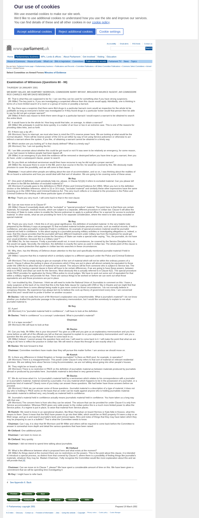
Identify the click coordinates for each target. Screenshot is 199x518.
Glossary (19, 513)
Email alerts (124, 44)
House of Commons (16, 61)
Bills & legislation (62, 61)
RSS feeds (136, 44)
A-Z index (10, 513)
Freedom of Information (44, 513)
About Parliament (71, 56)
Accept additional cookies (34, 31)
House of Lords (34, 61)
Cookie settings (109, 31)
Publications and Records (64, 66)
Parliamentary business (27, 56)
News (126, 61)
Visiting (100, 56)
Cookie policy (103, 512)
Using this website (68, 513)
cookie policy (100, 22)
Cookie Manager (115, 512)
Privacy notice (92, 512)
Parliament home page (25, 66)
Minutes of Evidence (55, 72)
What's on (48, 61)
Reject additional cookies (76, 31)
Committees (78, 61)
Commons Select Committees (133, 66)
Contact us (148, 44)
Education (111, 56)
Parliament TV (115, 61)
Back (29, 482)
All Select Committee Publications (107, 66)
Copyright (81, 513)
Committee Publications (85, 66)
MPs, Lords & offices (51, 56)
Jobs (57, 513)
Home (10, 56)
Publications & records (96, 61)
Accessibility (111, 44)
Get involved (89, 56)
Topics (134, 61)
